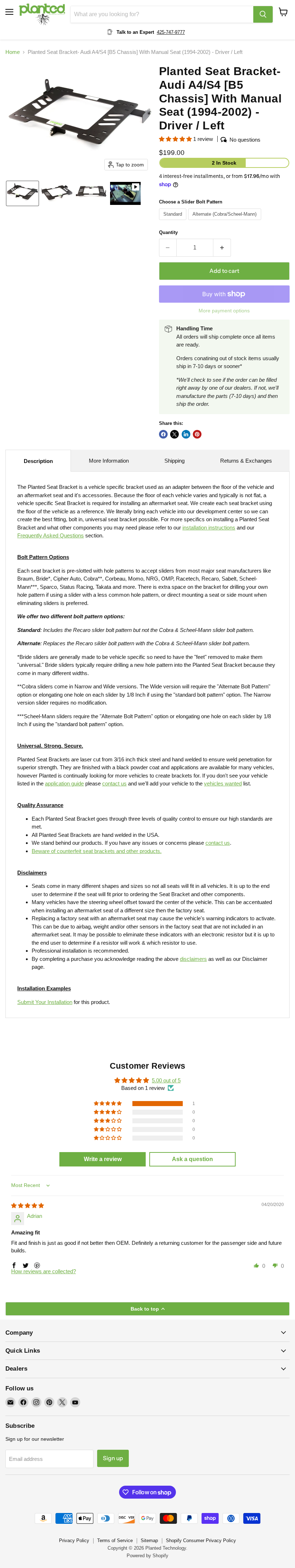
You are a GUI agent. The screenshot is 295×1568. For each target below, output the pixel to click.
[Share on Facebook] (163, 434)
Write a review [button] (103, 1159)
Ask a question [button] (192, 1159)
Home (12, 52)
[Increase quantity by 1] (222, 248)
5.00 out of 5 (166, 1080)
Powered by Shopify (147, 1555)
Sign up (113, 1458)
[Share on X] (174, 434)
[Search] (263, 14)
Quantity (168, 232)
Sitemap (149, 1540)
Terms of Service (115, 1540)
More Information (109, 461)
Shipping (174, 461)
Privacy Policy (74, 1540)
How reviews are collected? (43, 1271)
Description (38, 461)
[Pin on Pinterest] (197, 434)
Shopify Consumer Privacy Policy (201, 1540)
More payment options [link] (224, 310)
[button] (22, 193)
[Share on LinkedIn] (186, 434)
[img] (27, 1205)
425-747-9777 (171, 32)
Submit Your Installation (44, 1002)
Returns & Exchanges (246, 461)
